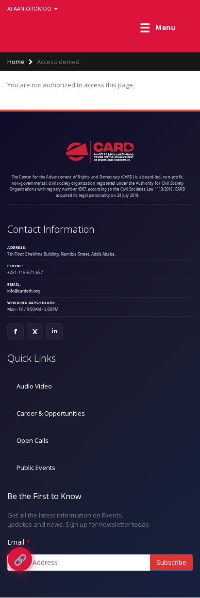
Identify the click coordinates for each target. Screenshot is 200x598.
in (54, 331)
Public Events (36, 467)
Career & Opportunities (51, 413)
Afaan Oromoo (30, 8)
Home (16, 61)
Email (15, 542)
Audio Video (34, 386)
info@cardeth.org (23, 290)
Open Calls (33, 440)
